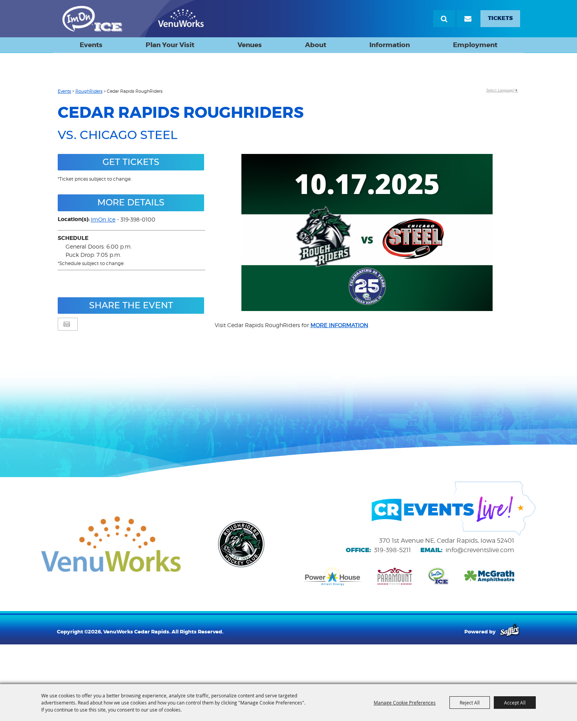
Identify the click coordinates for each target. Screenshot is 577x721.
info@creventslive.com (480, 550)
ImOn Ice (103, 219)
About (315, 44)
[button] (367, 233)
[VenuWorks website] (111, 544)
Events (91, 44)
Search (444, 18)
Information (389, 44)
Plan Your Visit (170, 44)
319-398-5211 (392, 550)
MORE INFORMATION (339, 325)
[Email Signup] (467, 18)
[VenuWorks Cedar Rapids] (133, 18)
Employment (475, 44)
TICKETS (500, 18)
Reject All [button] (470, 702)
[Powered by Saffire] (509, 631)
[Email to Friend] (66, 324)
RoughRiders (88, 91)
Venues (249, 44)
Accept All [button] (515, 702)
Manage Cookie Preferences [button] (405, 702)
